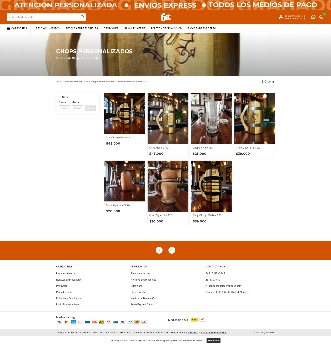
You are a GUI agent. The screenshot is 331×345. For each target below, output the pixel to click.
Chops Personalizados (102, 81)
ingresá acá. (192, 332)
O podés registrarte (295, 18)
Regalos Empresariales (82, 28)
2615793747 (212, 279)
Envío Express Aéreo (202, 28)
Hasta (75, 102)
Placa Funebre (134, 28)
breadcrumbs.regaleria (76, 81)
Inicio (58, 81)
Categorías (19, 28)
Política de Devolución (166, 28)
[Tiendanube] (264, 332)
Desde (62, 102)
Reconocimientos (48, 28)
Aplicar (90, 108)
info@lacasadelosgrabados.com (223, 286)
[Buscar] (82, 17)
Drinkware (111, 28)
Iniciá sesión (298, 16)
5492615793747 (215, 273)
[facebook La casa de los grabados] (171, 250)
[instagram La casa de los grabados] (159, 250)
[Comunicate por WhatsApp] (313, 17)
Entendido (213, 341)
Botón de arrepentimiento (214, 332)
